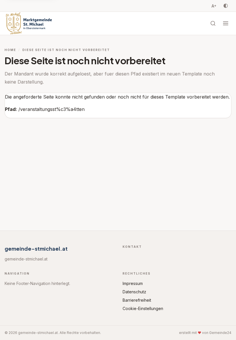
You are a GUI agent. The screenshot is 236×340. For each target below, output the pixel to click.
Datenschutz (134, 291)
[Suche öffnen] (213, 23)
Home (10, 50)
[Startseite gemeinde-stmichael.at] (29, 23)
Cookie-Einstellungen (143, 308)
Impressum (133, 283)
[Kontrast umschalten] (225, 6)
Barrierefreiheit (137, 300)
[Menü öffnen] (225, 23)
